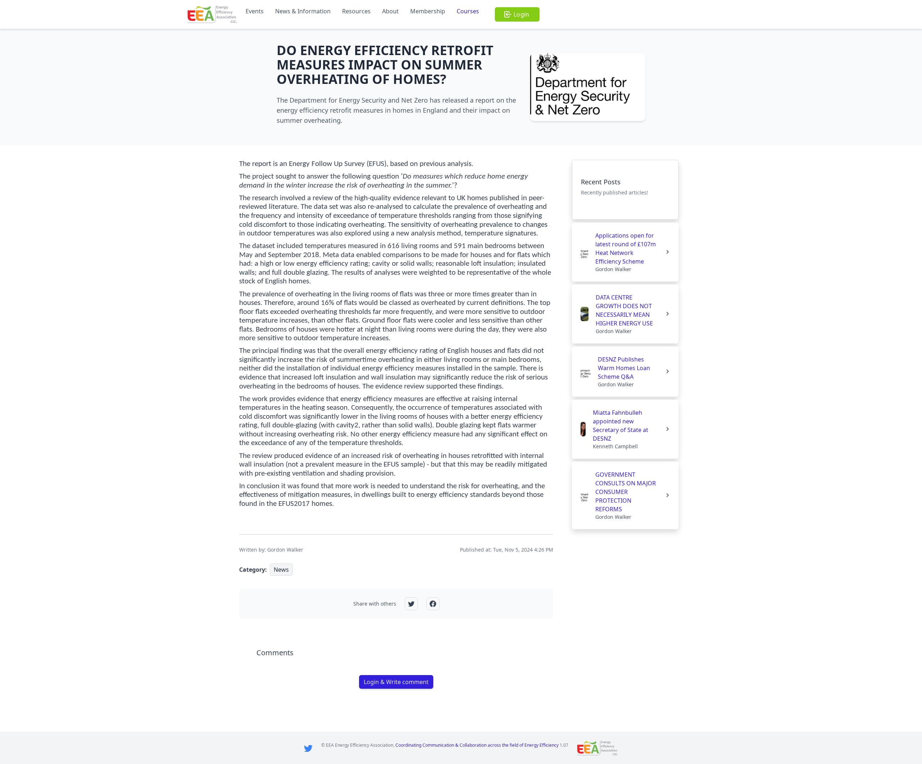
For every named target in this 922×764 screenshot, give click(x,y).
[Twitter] (308, 748)
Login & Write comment (396, 682)
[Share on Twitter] (411, 603)
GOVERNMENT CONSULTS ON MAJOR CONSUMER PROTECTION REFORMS (625, 492)
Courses (468, 11)
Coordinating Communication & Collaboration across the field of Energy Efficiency (477, 745)
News (281, 570)
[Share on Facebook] (432, 603)
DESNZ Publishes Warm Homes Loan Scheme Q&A (624, 368)
